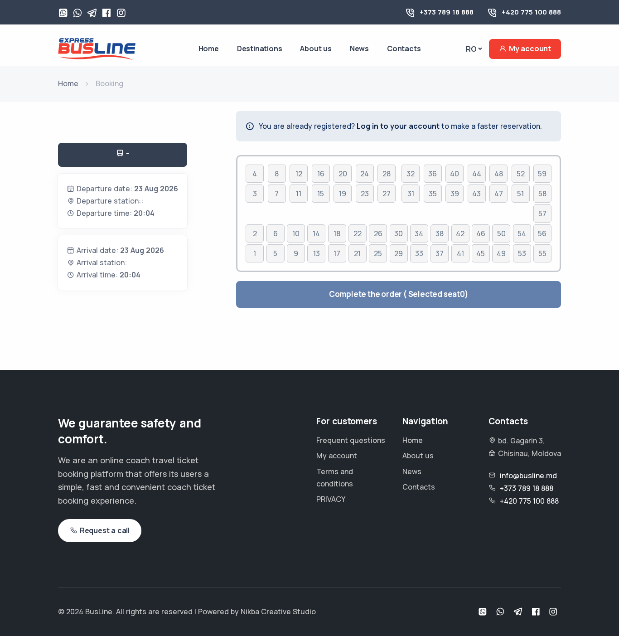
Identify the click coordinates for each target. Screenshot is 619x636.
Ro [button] (471, 49)
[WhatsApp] (63, 13)
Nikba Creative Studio (278, 612)
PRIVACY (330, 499)
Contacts (404, 48)
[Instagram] (121, 13)
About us (315, 48)
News (359, 48)
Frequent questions (350, 440)
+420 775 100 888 (531, 12)
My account (530, 48)
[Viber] (77, 13)
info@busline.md (528, 476)
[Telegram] (92, 13)
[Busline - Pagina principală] (96, 48)
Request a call (105, 530)
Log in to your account (398, 126)
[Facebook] (106, 13)
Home (208, 48)
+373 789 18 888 (447, 12)
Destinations (259, 48)
